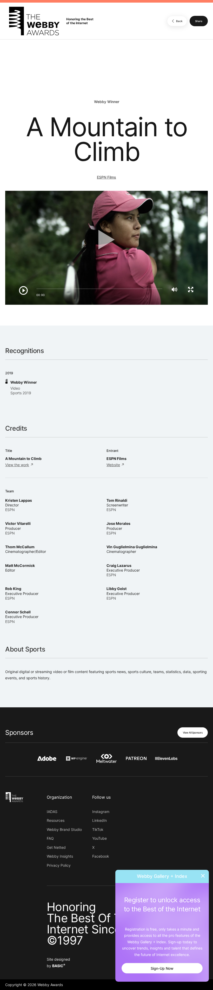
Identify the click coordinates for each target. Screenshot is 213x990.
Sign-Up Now (162, 968)
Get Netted (56, 847)
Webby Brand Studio (64, 829)
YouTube (99, 838)
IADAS (52, 811)
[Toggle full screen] (191, 289)
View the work (17, 465)
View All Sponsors (193, 732)
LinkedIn (99, 820)
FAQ (50, 838)
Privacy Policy (59, 865)
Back (179, 21)
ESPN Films (106, 177)
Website (113, 465)
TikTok (97, 829)
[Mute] (174, 289)
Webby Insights (60, 856)
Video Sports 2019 (20, 390)
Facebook (100, 856)
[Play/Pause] (23, 290)
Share (198, 21)
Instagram (100, 811)
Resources (55, 820)
